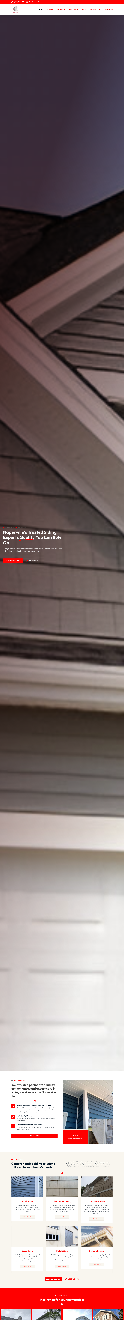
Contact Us (109, 9)
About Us (50, 9)
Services (60, 9)
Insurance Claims (95, 9)
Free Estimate (73, 9)
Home (41, 9)
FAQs (84, 9)
